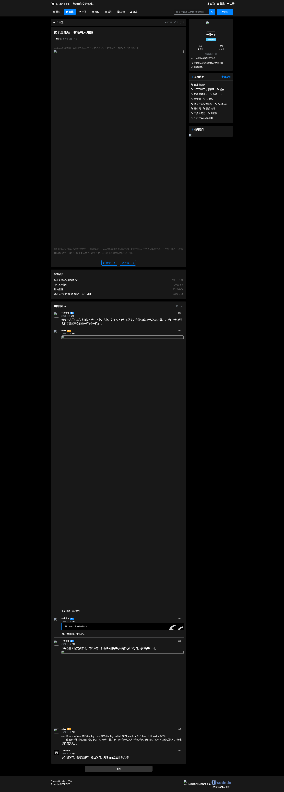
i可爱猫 (209, 98)
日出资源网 (199, 84)
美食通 (197, 98)
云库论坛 (210, 108)
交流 (71, 11)
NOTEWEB (65, 784)
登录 (222, 3)
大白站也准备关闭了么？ (205, 58)
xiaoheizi (65, 750)
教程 (97, 11)
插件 (109, 11)
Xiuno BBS (67, 781)
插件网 (197, 108)
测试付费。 (199, 67)
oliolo (63, 330)
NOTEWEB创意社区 (204, 89)
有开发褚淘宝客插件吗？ (66, 280)
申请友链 (226, 76)
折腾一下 (217, 94)
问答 (84, 11)
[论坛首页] (54, 22)
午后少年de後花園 (203, 118)
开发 (135, 11)
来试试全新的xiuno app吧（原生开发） (74, 293)
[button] (176, 306)
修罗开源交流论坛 (203, 103)
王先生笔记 (199, 113)
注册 (232, 3)
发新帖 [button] (225, 11)
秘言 (222, 89)
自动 (212, 3)
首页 (58, 11)
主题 (122, 11)
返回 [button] (118, 768)
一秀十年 (65, 312)
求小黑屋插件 (61, 284)
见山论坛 (222, 103)
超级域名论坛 (201, 94)
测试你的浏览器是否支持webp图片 (209, 62)
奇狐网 (214, 113)
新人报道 (58, 289)
